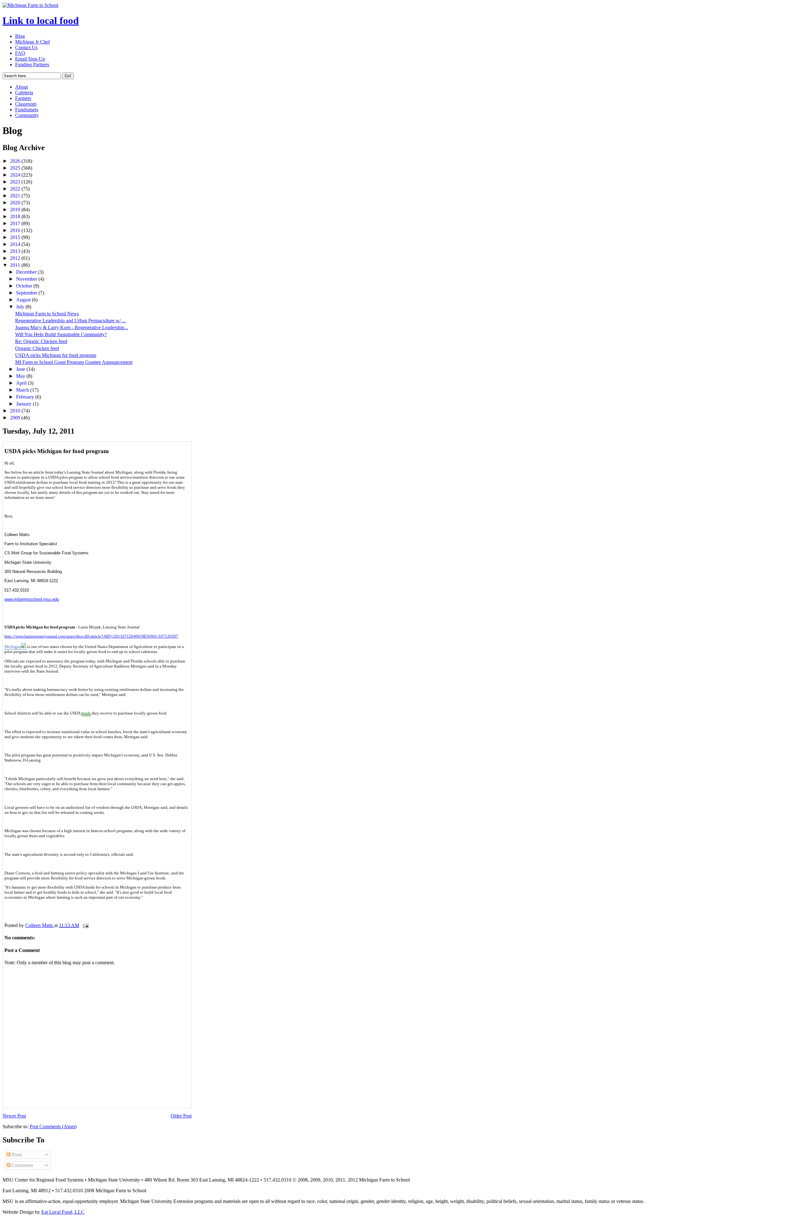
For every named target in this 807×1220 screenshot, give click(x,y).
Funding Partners (32, 64)
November (27, 279)
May (21, 376)
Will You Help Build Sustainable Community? (61, 334)
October (24, 286)
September (27, 292)
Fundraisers (26, 109)
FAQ (20, 53)
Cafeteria (24, 92)
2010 (15, 410)
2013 (15, 251)
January (24, 403)
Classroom (25, 104)
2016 (15, 230)
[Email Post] (85, 925)
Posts (16, 1154)
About (21, 87)
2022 (15, 188)
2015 (15, 237)
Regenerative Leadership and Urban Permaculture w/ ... (70, 320)
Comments (21, 1165)
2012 (15, 258)
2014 (15, 244)
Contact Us (26, 47)
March (23, 390)
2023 (15, 181)
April (22, 383)
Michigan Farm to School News (47, 313)
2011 (15, 265)
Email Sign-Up (30, 58)
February (25, 397)
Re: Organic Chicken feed (41, 341)
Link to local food (41, 20)
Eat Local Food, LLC (62, 1212)
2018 (15, 216)
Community (27, 115)
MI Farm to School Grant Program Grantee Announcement (73, 362)
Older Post (181, 1115)
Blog (20, 36)
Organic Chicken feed (37, 348)
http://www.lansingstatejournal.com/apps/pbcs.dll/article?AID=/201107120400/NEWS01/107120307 (91, 636)
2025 (15, 168)
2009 (15, 417)
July (21, 306)
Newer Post (14, 1115)
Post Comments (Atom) (53, 1126)
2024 (15, 175)
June (21, 369)
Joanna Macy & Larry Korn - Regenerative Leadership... (71, 327)
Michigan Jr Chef (32, 41)
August (24, 299)
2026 (15, 161)
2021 (15, 195)
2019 (15, 209)
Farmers (23, 98)
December (27, 272)
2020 (15, 202)
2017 (15, 223)
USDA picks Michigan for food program (55, 355)
